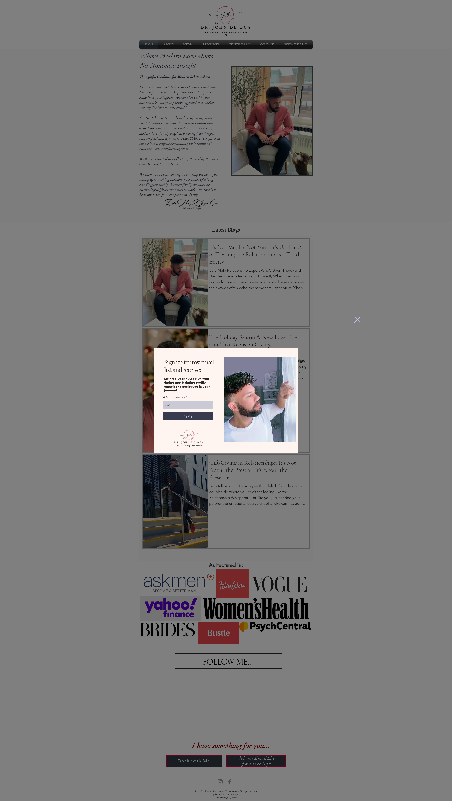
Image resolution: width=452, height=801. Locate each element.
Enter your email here (174, 397)
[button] (357, 319)
